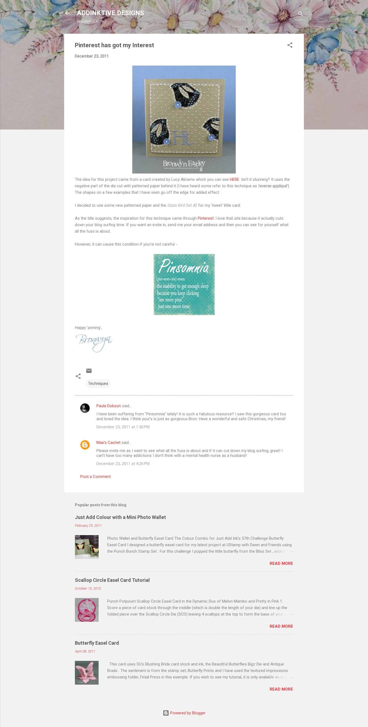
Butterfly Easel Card (97, 643)
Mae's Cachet (108, 442)
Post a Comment (95, 476)
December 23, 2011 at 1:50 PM (123, 426)
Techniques (98, 383)
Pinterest (206, 218)
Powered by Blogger (187, 713)
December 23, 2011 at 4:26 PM (123, 463)
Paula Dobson (108, 405)
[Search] (300, 14)
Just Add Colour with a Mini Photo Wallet (120, 517)
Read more (281, 563)
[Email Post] (89, 372)
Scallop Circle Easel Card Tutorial (112, 580)
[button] (290, 46)
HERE (234, 179)
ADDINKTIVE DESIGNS (110, 13)
